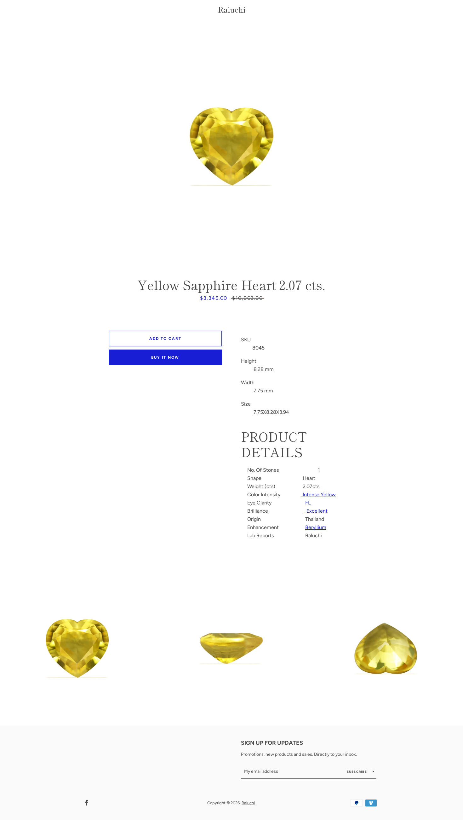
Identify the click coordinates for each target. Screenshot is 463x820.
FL (308, 503)
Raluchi (231, 9)
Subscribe (357, 772)
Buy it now (165, 357)
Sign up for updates (272, 742)
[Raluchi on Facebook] (86, 803)
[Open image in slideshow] (231, 146)
